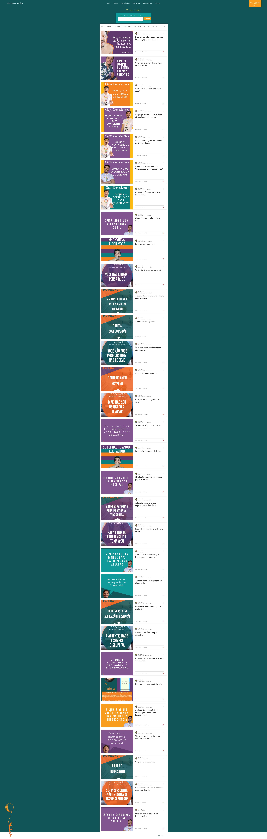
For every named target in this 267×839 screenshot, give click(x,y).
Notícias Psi (137, 26)
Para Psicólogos (127, 26)
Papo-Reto (146, 26)
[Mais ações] (164, 33)
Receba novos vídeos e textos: (130, 15)
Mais (153, 26)
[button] (164, 26)
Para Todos (117, 26)
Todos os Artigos (106, 26)
